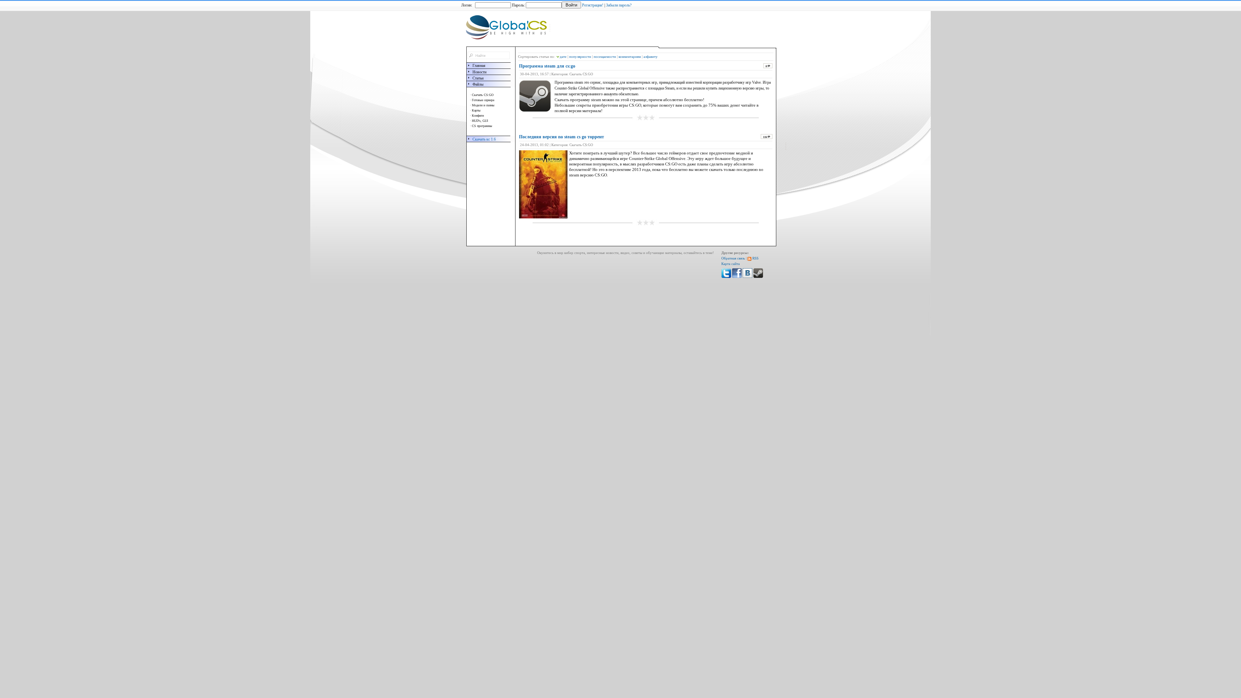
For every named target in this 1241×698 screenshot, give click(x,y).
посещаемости (605, 56)
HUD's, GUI (480, 120)
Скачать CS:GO (482, 95)
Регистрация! (592, 5)
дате (563, 56)
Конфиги (478, 115)
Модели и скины (483, 105)
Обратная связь (733, 258)
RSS (754, 258)
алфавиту (650, 56)
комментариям (630, 56)
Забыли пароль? (618, 5)
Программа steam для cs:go (547, 66)
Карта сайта (730, 264)
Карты (476, 110)
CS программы (482, 126)
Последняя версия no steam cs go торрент (561, 136)
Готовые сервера (483, 100)
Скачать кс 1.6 (484, 139)
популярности (580, 56)
